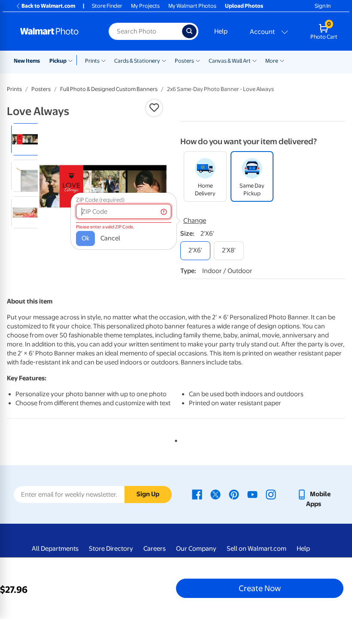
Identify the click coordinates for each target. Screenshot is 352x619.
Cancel (110, 238)
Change (194, 221)
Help (221, 31)
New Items (27, 61)
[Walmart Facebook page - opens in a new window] (197, 494)
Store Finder (107, 6)
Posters (184, 61)
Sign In (323, 6)
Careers (154, 548)
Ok (85, 238)
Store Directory (111, 548)
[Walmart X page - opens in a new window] (215, 494)
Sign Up (148, 494)
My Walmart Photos (192, 6)
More (271, 61)
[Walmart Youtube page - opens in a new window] (252, 494)
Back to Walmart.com (48, 6)
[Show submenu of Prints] (103, 60)
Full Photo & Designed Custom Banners (109, 89)
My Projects (145, 6)
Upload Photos (244, 6)
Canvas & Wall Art (230, 61)
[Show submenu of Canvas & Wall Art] (254, 60)
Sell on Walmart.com (256, 548)
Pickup (58, 61)
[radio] (27, 139)
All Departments (55, 548)
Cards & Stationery (137, 61)
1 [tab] (174, 439)
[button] (154, 108)
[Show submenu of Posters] (197, 60)
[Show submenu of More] (282, 60)
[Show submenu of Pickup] (72, 60)
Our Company (196, 548)
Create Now (260, 588)
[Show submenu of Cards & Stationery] (164, 60)
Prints (92, 61)
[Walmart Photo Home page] (55, 31)
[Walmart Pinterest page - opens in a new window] (234, 494)
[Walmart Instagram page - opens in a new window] (271, 494)
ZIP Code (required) (100, 200)
